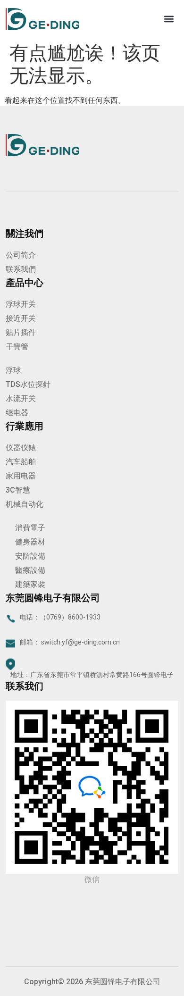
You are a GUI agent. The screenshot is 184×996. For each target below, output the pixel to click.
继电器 (17, 412)
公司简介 (21, 255)
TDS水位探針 (28, 384)
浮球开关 (21, 304)
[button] (168, 19)
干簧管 (17, 346)
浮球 (13, 370)
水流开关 (21, 398)
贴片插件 (21, 332)
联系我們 (21, 269)
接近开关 (21, 318)
